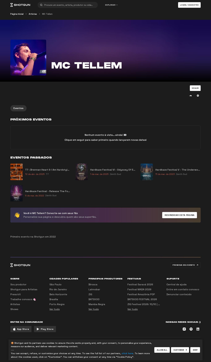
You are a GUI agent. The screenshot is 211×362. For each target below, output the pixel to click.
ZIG (90, 294)
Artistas (33, 14)
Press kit (15, 294)
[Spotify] (198, 95)
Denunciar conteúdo (179, 294)
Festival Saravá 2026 (140, 284)
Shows (14, 309)
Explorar (110, 5)
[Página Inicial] (20, 5)
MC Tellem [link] (47, 14)
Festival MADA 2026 (139, 289)
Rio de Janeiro (58, 289)
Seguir (195, 88)
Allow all (162, 350)
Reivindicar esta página (179, 215)
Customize (178, 350)
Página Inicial (16, 14)
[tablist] (105, 108)
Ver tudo (54, 309)
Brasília (53, 299)
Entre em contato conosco (183, 289)
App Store (23, 329)
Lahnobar (94, 289)
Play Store (47, 329)
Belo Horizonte (58, 294)
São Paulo (55, 284)
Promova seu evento (184, 265)
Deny (195, 350)
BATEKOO (94, 299)
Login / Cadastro (189, 5)
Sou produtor (18, 284)
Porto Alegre (57, 304)
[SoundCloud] (190, 95)
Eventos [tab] (18, 108)
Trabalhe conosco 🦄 (23, 299)
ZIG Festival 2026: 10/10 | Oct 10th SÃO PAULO (154, 304)
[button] (195, 88)
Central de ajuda (177, 284)
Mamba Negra (97, 304)
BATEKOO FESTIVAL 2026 (142, 299)
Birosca (93, 284)
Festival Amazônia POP (141, 294)
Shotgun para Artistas (23, 289)
